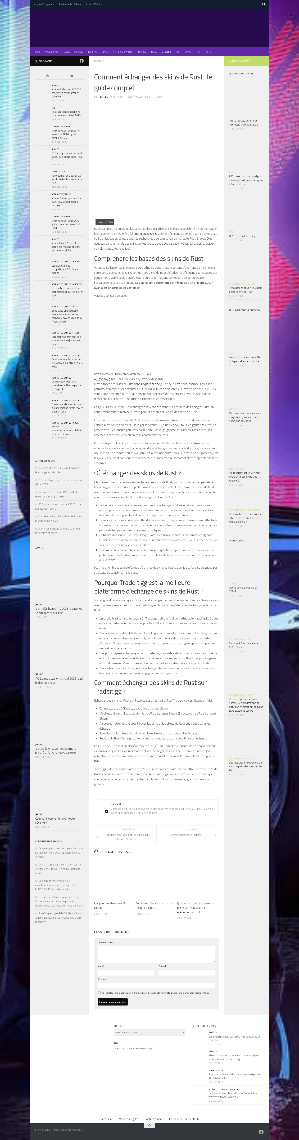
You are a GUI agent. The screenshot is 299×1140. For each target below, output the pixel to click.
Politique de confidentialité (184, 1119)
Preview (141, 52)
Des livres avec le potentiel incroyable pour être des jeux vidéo (67, 363)
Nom (101, 966)
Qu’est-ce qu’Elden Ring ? (243, 236)
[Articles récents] (47, 76)
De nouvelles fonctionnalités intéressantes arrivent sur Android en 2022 (245, 518)
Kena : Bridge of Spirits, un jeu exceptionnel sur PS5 (245, 290)
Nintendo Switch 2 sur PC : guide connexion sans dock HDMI (66, 224)
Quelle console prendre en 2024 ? (243, 590)
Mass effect (131, 1048)
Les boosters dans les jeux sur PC (56, 897)
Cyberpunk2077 (120, 1048)
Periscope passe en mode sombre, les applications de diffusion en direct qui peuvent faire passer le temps (246, 705)
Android (78, 52)
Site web (102, 979)
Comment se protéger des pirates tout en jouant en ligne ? (66, 340)
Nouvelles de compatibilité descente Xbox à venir (66, 432)
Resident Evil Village (70, 4)
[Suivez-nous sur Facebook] (82, 61)
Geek (67, 52)
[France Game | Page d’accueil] (149, 28)
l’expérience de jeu (152, 384)
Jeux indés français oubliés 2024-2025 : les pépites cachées (66, 201)
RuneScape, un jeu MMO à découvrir (58, 913)
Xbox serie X (52, 52)
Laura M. (104, 97)
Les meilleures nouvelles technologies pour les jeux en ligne (67, 291)
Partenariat (106, 1119)
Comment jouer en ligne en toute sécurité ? (55, 820)
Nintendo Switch (122, 52)
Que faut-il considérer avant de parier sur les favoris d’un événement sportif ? (196, 907)
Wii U (208, 52)
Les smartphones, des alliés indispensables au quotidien (244, 359)
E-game (166, 52)
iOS (178, 52)
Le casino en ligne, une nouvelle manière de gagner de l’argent (67, 385)
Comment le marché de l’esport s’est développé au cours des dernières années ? (59, 903)
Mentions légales (128, 1119)
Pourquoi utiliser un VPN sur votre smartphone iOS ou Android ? (244, 477)
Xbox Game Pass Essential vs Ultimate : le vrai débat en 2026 (67, 179)
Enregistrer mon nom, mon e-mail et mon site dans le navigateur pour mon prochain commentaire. (156, 993)
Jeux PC (92, 52)
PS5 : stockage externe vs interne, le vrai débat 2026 (66, 113)
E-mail (163, 966)
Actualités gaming (61, 194)
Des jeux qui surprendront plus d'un (57, 848)
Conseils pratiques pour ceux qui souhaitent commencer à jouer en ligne (67, 408)
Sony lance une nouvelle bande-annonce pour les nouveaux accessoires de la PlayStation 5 (67, 316)
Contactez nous (154, 1119)
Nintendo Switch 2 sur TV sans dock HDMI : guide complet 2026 (66, 134)
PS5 (37, 52)
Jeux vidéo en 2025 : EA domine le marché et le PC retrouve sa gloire (66, 246)
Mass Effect (93, 4)
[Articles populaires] (72, 76)
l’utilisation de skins (144, 233)
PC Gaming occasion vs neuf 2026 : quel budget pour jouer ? (67, 156)
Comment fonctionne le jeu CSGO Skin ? (244, 645)
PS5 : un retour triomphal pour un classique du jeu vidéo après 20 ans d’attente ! (246, 180)
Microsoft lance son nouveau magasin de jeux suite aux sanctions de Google (245, 417)
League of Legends (43, 4)
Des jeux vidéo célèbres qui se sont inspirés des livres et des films (246, 766)
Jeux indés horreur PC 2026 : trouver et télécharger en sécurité (67, 92)
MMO (105, 52)
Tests (154, 52)
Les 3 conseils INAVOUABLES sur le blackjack (55, 887)
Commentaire (106, 942)
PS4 (198, 52)
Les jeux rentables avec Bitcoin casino (113, 905)
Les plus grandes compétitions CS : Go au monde (65, 269)
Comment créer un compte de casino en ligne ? (154, 905)
